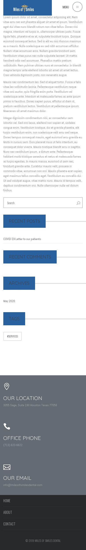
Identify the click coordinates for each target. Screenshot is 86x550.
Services (13, 336)
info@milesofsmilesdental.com (22, 485)
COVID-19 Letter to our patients (22, 239)
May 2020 (9, 301)
